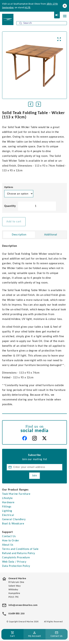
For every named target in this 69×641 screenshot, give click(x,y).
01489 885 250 (16, 613)
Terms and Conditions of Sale (20, 549)
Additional (50, 234)
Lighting (7, 511)
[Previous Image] (30, 104)
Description (19, 234)
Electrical (8, 515)
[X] (44, 438)
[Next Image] (38, 104)
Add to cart (13, 221)
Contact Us (9, 536)
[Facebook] (24, 438)
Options (8, 187)
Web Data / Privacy (14, 561)
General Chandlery (14, 519)
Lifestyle (7, 498)
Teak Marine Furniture (16, 494)
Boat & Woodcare (13, 523)
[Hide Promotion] (65, 6)
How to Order (10, 540)
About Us (7, 544)
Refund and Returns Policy (18, 553)
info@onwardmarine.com (23, 605)
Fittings (6, 506)
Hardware (8, 502)
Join (34, 475)
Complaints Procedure (16, 557)
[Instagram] (34, 438)
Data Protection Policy (16, 566)
